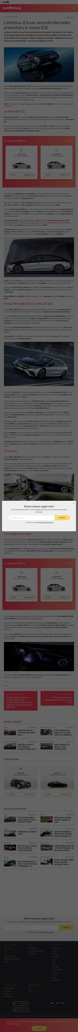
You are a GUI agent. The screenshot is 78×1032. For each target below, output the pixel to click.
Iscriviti (62, 517)
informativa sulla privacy (46, 522)
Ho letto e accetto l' (40, 522)
